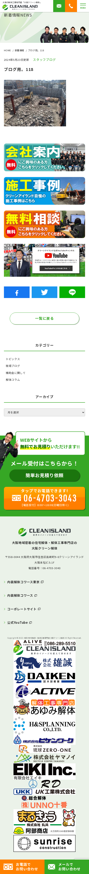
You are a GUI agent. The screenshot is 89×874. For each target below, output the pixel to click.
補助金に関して (16, 373)
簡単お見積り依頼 (44, 475)
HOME (7, 50)
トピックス (13, 359)
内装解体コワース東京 (23, 582)
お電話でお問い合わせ (27, 866)
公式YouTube (17, 622)
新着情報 (19, 50)
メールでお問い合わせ (69, 866)
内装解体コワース (20, 595)
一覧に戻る (44, 318)
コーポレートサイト (22, 609)
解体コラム (13, 380)
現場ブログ (13, 366)
